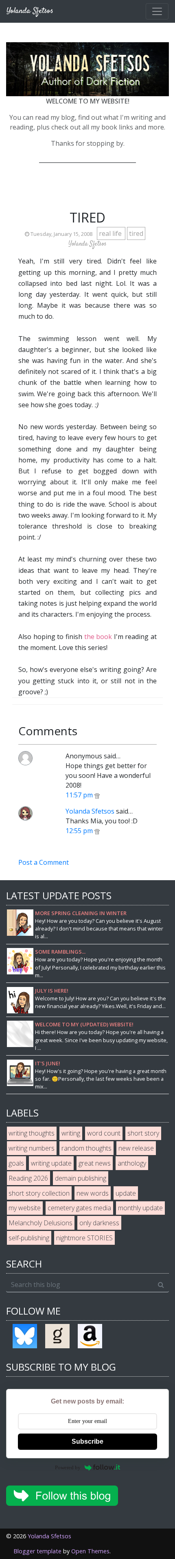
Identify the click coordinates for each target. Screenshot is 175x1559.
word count (103, 1133)
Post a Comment (43, 862)
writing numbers (32, 1148)
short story (143, 1133)
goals (16, 1163)
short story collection (39, 1193)
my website (25, 1207)
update (126, 1193)
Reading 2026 (28, 1178)
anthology (132, 1163)
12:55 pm (80, 830)
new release (136, 1148)
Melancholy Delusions (40, 1222)
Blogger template (37, 1551)
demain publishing (80, 1178)
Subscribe (87, 1441)
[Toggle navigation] (157, 11)
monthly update (140, 1207)
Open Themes (90, 1551)
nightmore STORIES (84, 1237)
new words (93, 1193)
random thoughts (86, 1148)
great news (95, 1163)
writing (70, 1133)
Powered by (68, 1467)
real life (111, 233)
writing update (51, 1163)
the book (98, 636)
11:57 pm (80, 794)
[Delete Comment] (97, 794)
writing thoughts (32, 1133)
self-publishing (29, 1237)
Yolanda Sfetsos (90, 811)
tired (136, 233)
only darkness (99, 1222)
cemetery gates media (79, 1207)
